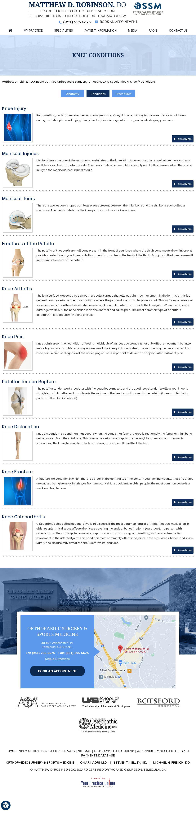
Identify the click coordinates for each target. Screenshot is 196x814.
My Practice (33, 30)
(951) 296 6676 (77, 21)
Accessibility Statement (157, 751)
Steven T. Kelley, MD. (130, 762)
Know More (185, 139)
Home (10, 30)
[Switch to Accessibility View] (6, 805)
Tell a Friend (123, 751)
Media (132, 30)
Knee (133, 81)
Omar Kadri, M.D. (94, 762)
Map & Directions (57, 659)
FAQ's (153, 30)
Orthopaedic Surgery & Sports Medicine (40, 762)
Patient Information (100, 30)
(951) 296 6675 (77, 653)
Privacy (68, 751)
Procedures (123, 94)
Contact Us (178, 30)
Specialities (63, 30)
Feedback (102, 751)
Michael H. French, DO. (171, 762)
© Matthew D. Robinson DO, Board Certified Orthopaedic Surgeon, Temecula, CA (98, 769)
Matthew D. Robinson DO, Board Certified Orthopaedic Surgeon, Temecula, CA (54, 81)
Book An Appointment (118, 21)
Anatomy (72, 94)
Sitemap (84, 751)
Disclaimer (50, 751)
